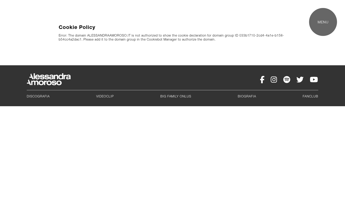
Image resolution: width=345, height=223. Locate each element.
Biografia (247, 96)
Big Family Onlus (175, 96)
